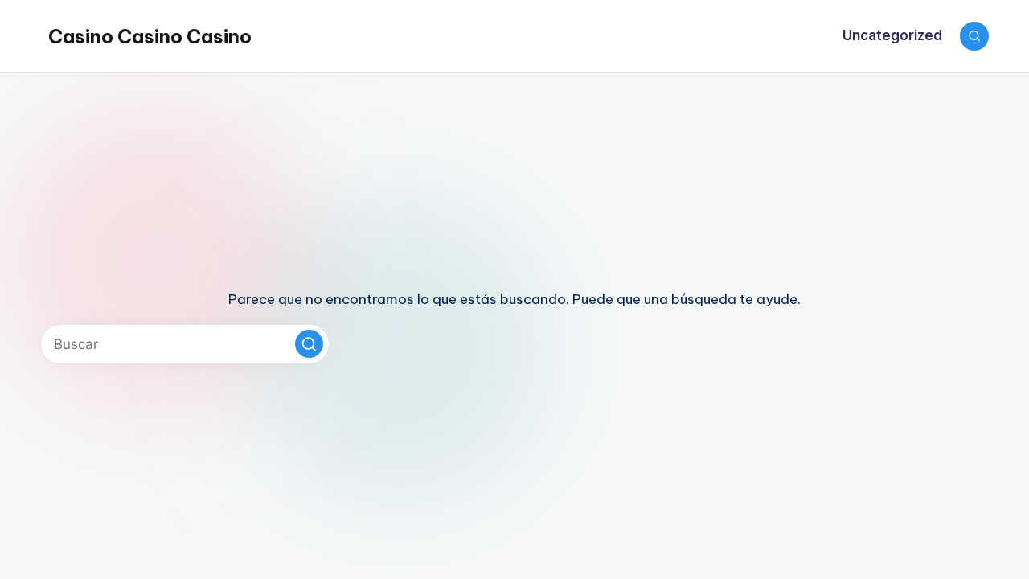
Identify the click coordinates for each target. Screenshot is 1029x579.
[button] (309, 344)
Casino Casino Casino (150, 36)
